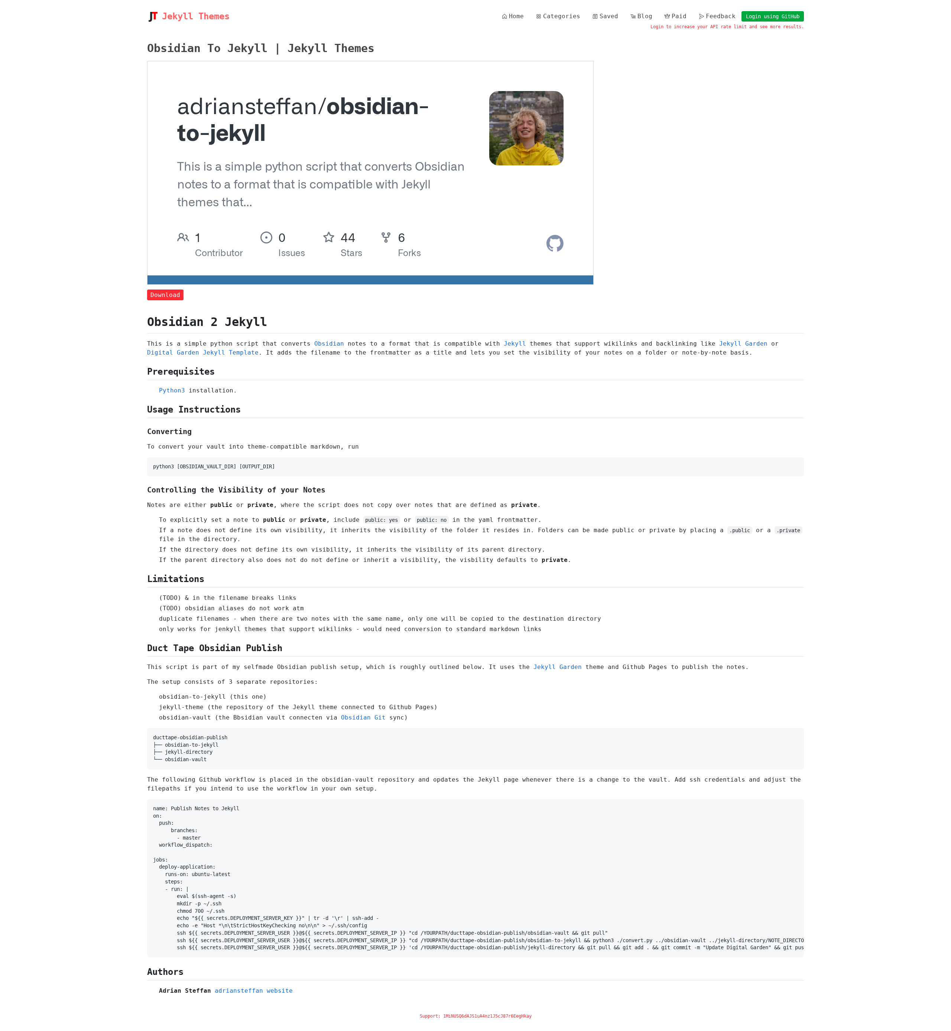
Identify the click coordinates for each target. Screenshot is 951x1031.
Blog (644, 16)
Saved (609, 16)
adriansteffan (239, 990)
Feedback (721, 16)
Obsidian (329, 343)
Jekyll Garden (743, 343)
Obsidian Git (363, 717)
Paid (679, 16)
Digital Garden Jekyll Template (203, 352)
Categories (561, 16)
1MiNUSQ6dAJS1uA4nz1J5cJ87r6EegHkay (487, 1016)
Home (516, 16)
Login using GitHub (772, 16)
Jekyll (515, 343)
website (280, 990)
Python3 (172, 390)
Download (165, 294)
